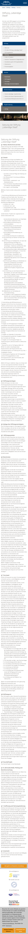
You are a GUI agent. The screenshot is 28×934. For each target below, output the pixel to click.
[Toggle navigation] (25, 3)
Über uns (7, 48)
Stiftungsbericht (9, 52)
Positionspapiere (9, 66)
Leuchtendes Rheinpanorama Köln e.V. (14, 98)
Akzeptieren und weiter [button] (20, 930)
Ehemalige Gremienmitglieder (12, 84)
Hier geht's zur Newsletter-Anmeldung (14, 866)
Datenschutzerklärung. (8, 923)
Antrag (6, 109)
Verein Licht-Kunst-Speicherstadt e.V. (14, 96)
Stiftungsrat (8, 79)
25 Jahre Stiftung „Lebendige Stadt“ (13, 50)
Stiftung (8, 7)
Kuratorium (7, 76)
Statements (8, 64)
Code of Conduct (9, 57)
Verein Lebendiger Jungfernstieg (13, 94)
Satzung (7, 55)
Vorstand (7, 81)
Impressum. (9, 925)
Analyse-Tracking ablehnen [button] (8, 930)
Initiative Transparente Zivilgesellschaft (14, 59)
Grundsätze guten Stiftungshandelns (14, 62)
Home (3, 7)
